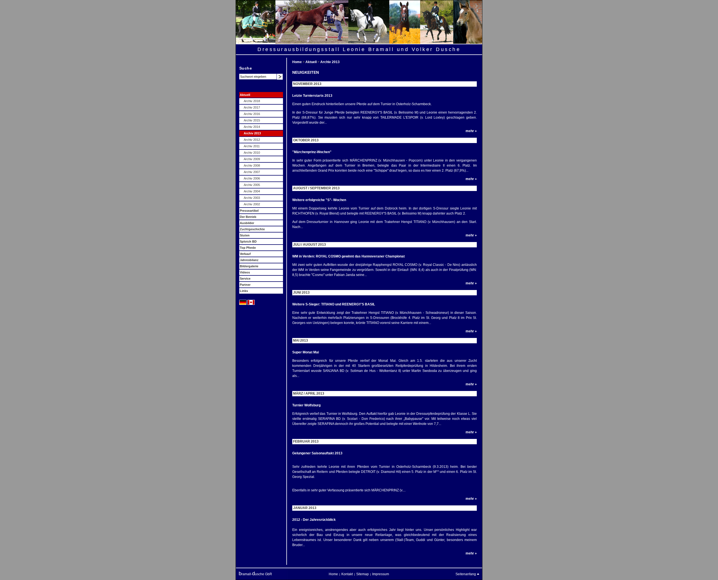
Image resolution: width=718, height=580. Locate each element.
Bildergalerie (249, 266)
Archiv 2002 (252, 204)
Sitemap (362, 574)
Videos (245, 272)
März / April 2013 (308, 393)
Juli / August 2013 (309, 245)
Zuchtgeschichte (252, 229)
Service (245, 278)
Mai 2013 (300, 340)
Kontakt (347, 574)
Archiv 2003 (252, 197)
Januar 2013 (304, 508)
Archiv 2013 (252, 133)
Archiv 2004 (252, 191)
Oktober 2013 (306, 140)
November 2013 (307, 84)
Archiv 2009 (252, 159)
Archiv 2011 (252, 146)
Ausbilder (247, 223)
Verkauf (245, 254)
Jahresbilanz (249, 260)
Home (297, 62)
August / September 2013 (316, 188)
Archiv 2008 (252, 165)
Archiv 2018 (252, 101)
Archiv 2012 (252, 139)
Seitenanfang (466, 574)
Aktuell (245, 94)
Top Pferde (248, 247)
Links (244, 291)
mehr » (471, 131)
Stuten (245, 235)
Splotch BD (248, 241)
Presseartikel (249, 210)
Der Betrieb (248, 216)
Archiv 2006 (252, 178)
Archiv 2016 (252, 114)
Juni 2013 (301, 292)
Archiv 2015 (252, 120)
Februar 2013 (306, 441)
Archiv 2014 (252, 126)
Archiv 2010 (252, 152)
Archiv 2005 (252, 185)
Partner (245, 284)
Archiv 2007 (252, 172)
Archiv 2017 (252, 107)
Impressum (380, 574)
